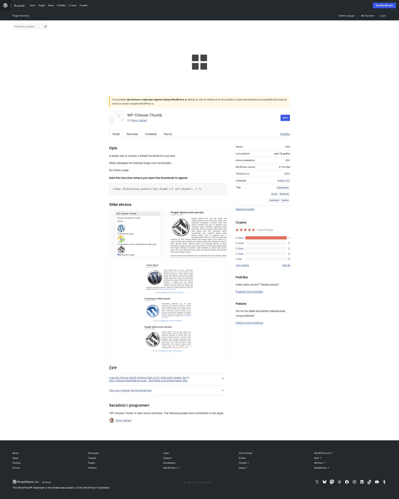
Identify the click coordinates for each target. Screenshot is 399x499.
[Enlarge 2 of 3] (222, 214)
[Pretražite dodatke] (45, 27)
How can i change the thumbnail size (130, 390)
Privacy (16, 467)
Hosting (16, 462)
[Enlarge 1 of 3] (162, 214)
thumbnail (284, 194)
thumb (274, 194)
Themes (92, 458)
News (15, 458)
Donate (244, 462)
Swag (243, 467)
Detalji (115, 134)
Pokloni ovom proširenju (249, 322)
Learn (166, 453)
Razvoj (168, 134)
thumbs (285, 200)
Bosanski (46, 482)
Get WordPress (384, 5)
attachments (283, 187)
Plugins (91, 462)
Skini (285, 117)
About (15, 453)
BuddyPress (321, 467)
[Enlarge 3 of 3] (222, 264)
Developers (169, 462)
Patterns (92, 467)
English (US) (283, 180)
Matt (318, 458)
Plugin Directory (20, 15)
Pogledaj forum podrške (249, 291)
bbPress (319, 462)
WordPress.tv (171, 467)
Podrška (285, 134)
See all (286, 265)
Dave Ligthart (139, 120)
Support (167, 458)
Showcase (93, 453)
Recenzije (132, 134)
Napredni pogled (245, 209)
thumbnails (274, 200)
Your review (242, 265)
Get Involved (245, 453)
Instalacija (150, 134)
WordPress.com (323, 453)
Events (242, 458)
